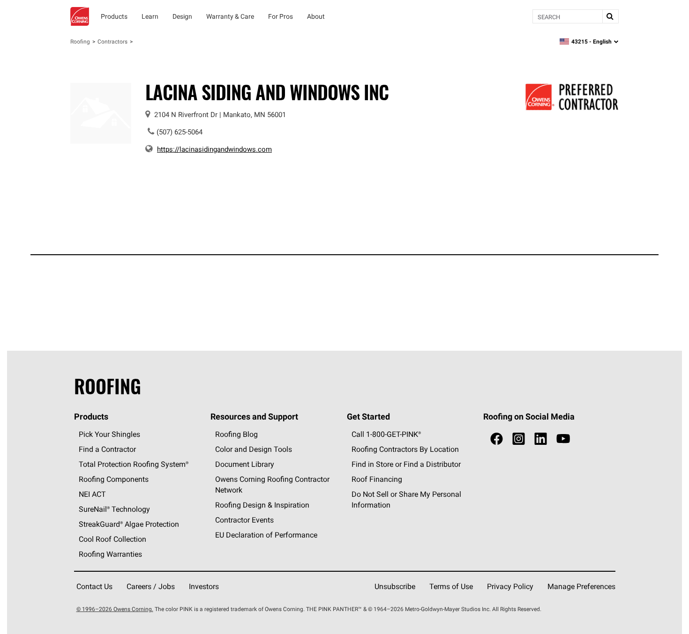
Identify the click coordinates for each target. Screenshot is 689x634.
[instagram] (519, 439)
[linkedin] (541, 439)
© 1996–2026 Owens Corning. (114, 608)
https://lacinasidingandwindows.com (214, 149)
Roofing (80, 41)
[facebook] (497, 439)
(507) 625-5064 (179, 131)
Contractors (112, 41)
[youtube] (563, 439)
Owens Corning (79, 16)
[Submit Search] (610, 16)
